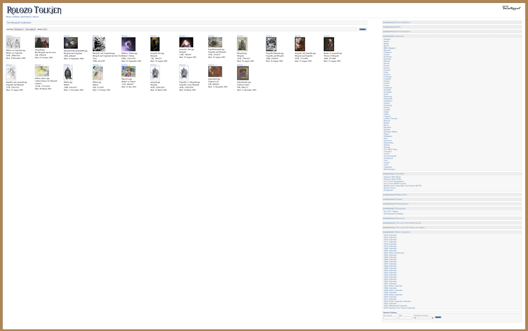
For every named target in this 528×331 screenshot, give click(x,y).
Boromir (387, 50)
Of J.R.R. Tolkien (391, 211)
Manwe (387, 121)
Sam (386, 138)
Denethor (388, 57)
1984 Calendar (390, 257)
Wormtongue (389, 169)
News (8, 17)
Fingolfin (387, 79)
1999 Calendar (390, 292)
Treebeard (388, 158)
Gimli (386, 94)
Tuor (386, 160)
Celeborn (388, 52)
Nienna (387, 129)
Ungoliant (388, 167)
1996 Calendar (390, 281)
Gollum (387, 103)
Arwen (386, 41)
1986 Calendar (390, 261)
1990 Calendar (390, 270)
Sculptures (388, 190)
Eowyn (387, 68)
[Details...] (10, 36)
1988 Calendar (390, 266)
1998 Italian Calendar (393, 290)
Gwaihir (387, 110)
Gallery (16, 17)
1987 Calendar (390, 264)
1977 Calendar (390, 242)
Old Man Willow (390, 132)
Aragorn (387, 39)
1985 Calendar (390, 259)
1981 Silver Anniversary (394, 253)
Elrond (386, 63)
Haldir (386, 112)
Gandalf (387, 90)
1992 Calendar (390, 275)
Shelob (387, 145)
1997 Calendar (390, 284)
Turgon (387, 162)
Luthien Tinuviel (390, 118)
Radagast (388, 136)
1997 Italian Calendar (393, 286)
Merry (386, 125)
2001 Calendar (390, 299)
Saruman (388, 140)
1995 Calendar (390, 279)
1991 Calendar (390, 272)
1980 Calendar (390, 248)
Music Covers (390, 188)
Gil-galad (388, 92)
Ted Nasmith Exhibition (394, 214)
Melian (387, 123)
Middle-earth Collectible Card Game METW (402, 186)
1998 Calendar (390, 288)
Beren (386, 46)
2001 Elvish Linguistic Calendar (397, 301)
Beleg (386, 43)
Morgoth (387, 127)
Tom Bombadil (390, 156)
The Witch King (390, 149)
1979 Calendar (390, 246)
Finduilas (388, 76)
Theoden (388, 151)
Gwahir (387, 107)
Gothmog (388, 105)
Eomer (387, 65)
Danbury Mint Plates (392, 179)
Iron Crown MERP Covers (395, 183)
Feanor (387, 74)
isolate (386, 22)
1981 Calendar (390, 250)
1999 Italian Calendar (393, 295)
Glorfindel (388, 99)
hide (392, 36)
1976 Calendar (390, 239)
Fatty (386, 72)
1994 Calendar (390, 277)
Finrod (386, 83)
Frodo (386, 85)
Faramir (387, 70)
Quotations (26, 17)
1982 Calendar (390, 255)
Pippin (386, 134)
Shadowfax (388, 143)
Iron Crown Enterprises (394, 181)
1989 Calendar (390, 268)
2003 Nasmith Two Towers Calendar (399, 308)
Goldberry (388, 101)
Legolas (387, 116)
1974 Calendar (390, 235)
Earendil (387, 59)
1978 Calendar (390, 244)
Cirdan (387, 54)
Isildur (386, 114)
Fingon (387, 81)
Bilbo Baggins (390, 48)
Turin (386, 165)
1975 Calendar (390, 237)
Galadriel (388, 88)
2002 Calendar (390, 303)
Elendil (387, 61)
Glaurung (388, 96)
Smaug (387, 147)
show (392, 22)
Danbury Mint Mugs (392, 177)
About (36, 17)
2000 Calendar (390, 297)
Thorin (386, 154)
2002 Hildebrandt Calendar (395, 306)
